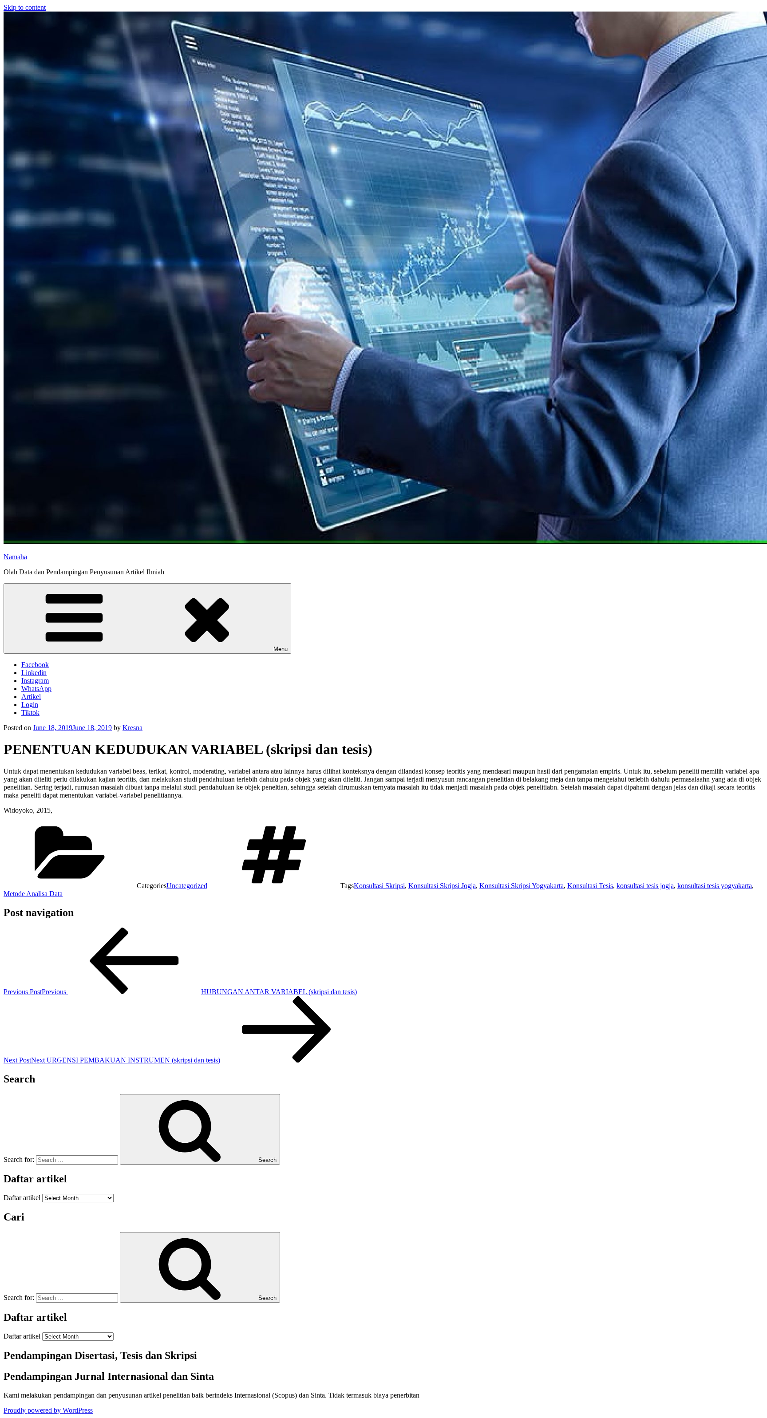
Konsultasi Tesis (590, 885)
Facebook (35, 664)
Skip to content (25, 7)
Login (29, 704)
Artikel (31, 696)
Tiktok (30, 712)
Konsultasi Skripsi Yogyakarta (521, 885)
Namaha (15, 557)
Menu (280, 649)
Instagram (35, 680)
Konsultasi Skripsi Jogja (442, 885)
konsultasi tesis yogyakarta (714, 885)
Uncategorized (186, 885)
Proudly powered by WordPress (48, 1410)
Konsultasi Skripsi (379, 885)
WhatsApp (36, 688)
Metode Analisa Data (33, 893)
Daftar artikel (22, 1197)
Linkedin (34, 672)
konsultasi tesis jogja (645, 885)
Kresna (132, 727)
